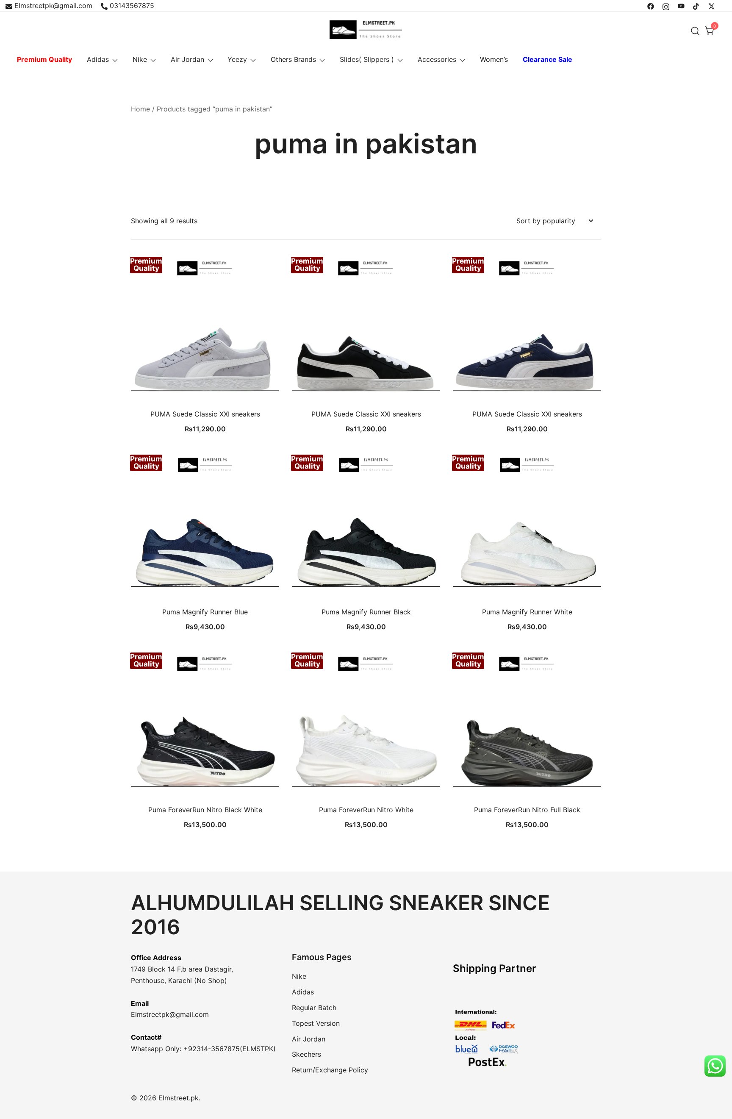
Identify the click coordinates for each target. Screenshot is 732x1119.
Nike (140, 59)
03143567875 (132, 5)
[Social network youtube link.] (681, 5)
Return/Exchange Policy (330, 1070)
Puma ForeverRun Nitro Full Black (527, 809)
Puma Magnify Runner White (527, 612)
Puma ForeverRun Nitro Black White (205, 809)
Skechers (306, 1054)
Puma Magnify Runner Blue (205, 612)
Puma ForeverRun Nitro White (366, 809)
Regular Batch (314, 1007)
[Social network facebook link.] (650, 5)
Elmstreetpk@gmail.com (53, 5)
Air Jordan (187, 59)
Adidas (98, 59)
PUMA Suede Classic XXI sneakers (205, 414)
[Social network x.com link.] (711, 5)
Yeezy (237, 59)
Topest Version (316, 1023)
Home (140, 109)
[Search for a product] (695, 30)
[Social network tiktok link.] (696, 5)
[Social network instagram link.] (666, 5)
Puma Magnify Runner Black (366, 612)
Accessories (437, 59)
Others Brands (293, 59)
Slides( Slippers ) (367, 59)
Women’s (494, 59)
